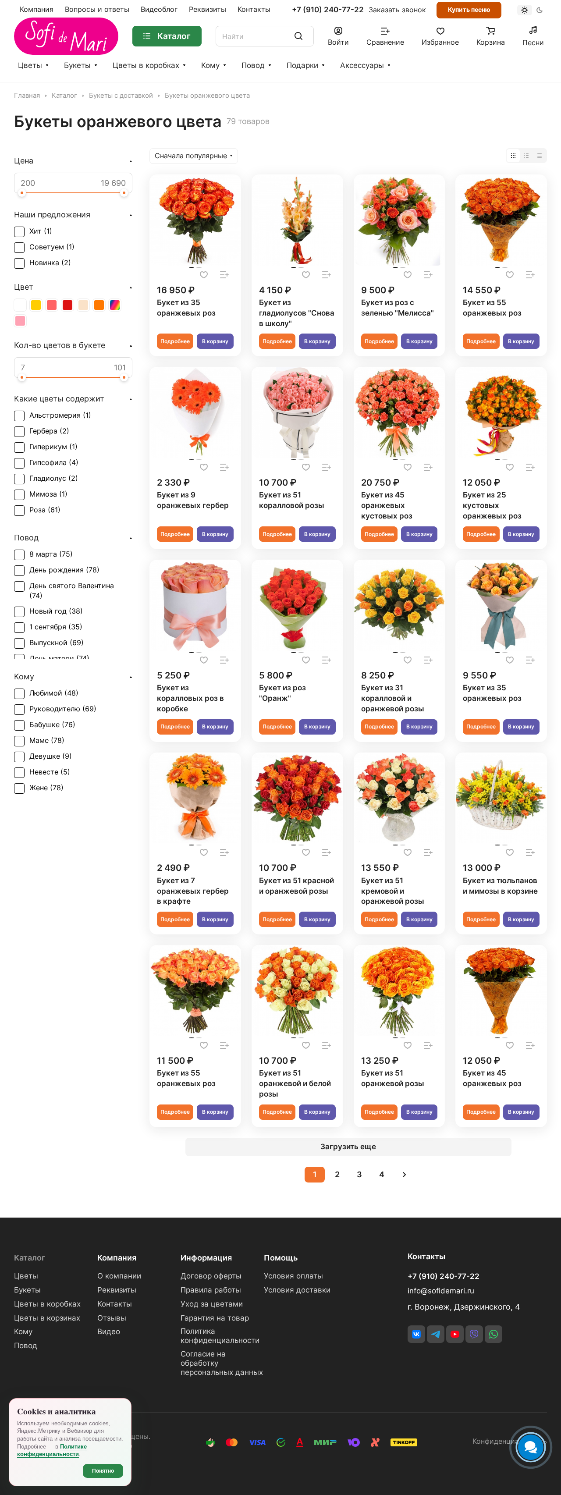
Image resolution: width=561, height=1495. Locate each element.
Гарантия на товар (215, 1318)
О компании (119, 1275)
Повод (253, 65)
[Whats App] (493, 1334)
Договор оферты (211, 1275)
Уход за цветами (212, 1304)
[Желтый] (36, 305)
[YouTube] (455, 1334)
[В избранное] (204, 275)
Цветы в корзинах (47, 1318)
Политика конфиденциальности (220, 1336)
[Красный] (67, 305)
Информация (206, 1257)
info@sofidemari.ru (441, 1290)
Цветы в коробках (146, 65)
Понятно (103, 1471)
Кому (210, 65)
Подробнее (175, 341)
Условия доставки (297, 1289)
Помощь (281, 1257)
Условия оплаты (293, 1275)
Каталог (29, 1257)
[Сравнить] (224, 275)
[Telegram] (435, 1334)
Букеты (77, 65)
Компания (116, 1257)
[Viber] (474, 1334)
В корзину (215, 341)
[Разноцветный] (115, 305)
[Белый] (20, 305)
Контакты (114, 1304)
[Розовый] (20, 321)
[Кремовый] (83, 305)
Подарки (302, 65)
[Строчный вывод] (526, 155)
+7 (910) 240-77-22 (328, 10)
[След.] (404, 1175)
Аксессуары (362, 65)
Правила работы (211, 1289)
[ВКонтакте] (416, 1334)
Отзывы (111, 1318)
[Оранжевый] (99, 305)
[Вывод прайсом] (539, 155)
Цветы (30, 65)
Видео (108, 1331)
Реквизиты (116, 1289)
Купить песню (469, 9)
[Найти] (298, 36)
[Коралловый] (52, 305)
